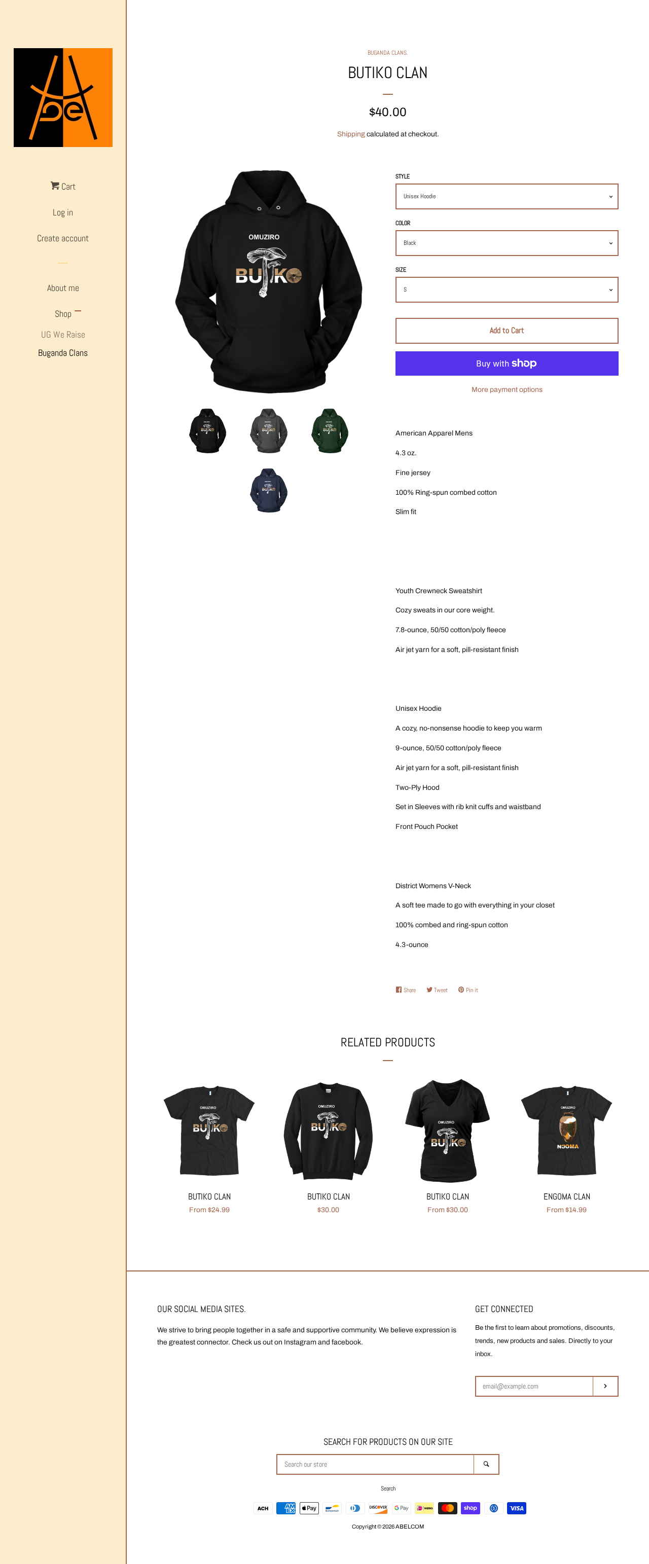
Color (402, 223)
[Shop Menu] (78, 312)
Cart (67, 186)
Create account (63, 238)
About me (63, 288)
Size (400, 270)
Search (388, 1488)
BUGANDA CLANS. (388, 53)
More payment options (507, 389)
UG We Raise (63, 334)
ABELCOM (409, 1526)
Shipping (351, 134)
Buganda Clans (63, 352)
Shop (63, 313)
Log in (63, 212)
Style (402, 176)
